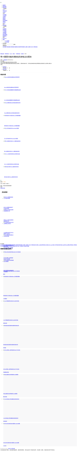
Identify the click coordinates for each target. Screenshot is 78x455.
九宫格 (24, 246)
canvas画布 (7, 40)
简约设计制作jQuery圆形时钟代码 (11, 176)
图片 (4, 274)
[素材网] (0, 2)
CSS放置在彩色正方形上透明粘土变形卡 (8, 233)
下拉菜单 (4, 15)
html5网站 (68, 244)
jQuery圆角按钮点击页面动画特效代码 (11, 112)
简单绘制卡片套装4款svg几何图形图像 (12, 125)
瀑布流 (4, 18)
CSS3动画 (5, 10)
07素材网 (5, 59)
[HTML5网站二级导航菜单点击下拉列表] (11, 128)
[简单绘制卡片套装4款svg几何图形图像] (11, 276)
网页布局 (5, 323)
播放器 (10, 246)
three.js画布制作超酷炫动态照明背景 (11, 87)
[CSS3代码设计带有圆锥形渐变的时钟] (11, 399)
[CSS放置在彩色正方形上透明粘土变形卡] (12, 102)
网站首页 (2, 53)
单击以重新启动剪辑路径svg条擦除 (10, 393)
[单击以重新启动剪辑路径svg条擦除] (12, 141)
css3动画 (40, 244)
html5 (4, 9)
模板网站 (16, 46)
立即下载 (4, 69)
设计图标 (4, 46)
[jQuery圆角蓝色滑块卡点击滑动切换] (12, 115)
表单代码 (7, 246)
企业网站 (4, 28)
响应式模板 (5, 34)
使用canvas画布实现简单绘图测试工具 (8, 220)
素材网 (4, 5)
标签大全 (9, 448)
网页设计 (72, 244)
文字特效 (4, 14)
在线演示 (4, 66)
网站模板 (4, 25)
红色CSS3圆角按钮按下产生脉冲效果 (8, 208)
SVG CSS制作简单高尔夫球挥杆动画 (11, 164)
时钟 (16, 246)
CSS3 (11, 53)
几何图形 (5, 298)
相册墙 (4, 19)
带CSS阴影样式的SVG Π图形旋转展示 (12, 151)
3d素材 (29, 46)
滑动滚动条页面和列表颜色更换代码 (10, 344)
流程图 (4, 16)
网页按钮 (35, 46)
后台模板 (4, 33)
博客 (4, 39)
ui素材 (26, 46)
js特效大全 (48, 244)
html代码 (64, 244)
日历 (18, 246)
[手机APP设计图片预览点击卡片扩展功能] (12, 251)
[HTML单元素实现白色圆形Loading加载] (11, 423)
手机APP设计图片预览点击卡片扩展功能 (11, 271)
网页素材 (4, 6)
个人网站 (4, 31)
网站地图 (13, 448)
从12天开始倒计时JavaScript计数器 (11, 138)
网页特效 (4, 7)
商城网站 (4, 35)
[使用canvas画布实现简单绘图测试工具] (12, 89)
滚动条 (13, 246)
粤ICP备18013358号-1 (4, 448)
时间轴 (27, 246)
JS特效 (4, 12)
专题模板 (4, 32)
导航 (4, 372)
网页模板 (12, 46)
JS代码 (3, 188)
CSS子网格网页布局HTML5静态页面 (10, 320)
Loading (4, 445)
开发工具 (4, 38)
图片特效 (60, 244)
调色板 (4, 21)
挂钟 (6, 421)
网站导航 (7, 372)
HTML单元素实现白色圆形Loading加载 (11, 442)
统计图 (36, 244)
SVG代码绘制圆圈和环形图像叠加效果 (12, 100)
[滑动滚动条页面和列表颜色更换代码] (11, 325)
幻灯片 (4, 22)
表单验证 (3, 246)
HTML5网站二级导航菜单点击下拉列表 (8, 258)
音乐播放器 (5, 20)
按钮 (14, 53)
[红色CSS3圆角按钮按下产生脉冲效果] (12, 77)
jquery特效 (52, 244)
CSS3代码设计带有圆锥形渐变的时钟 (10, 418)
